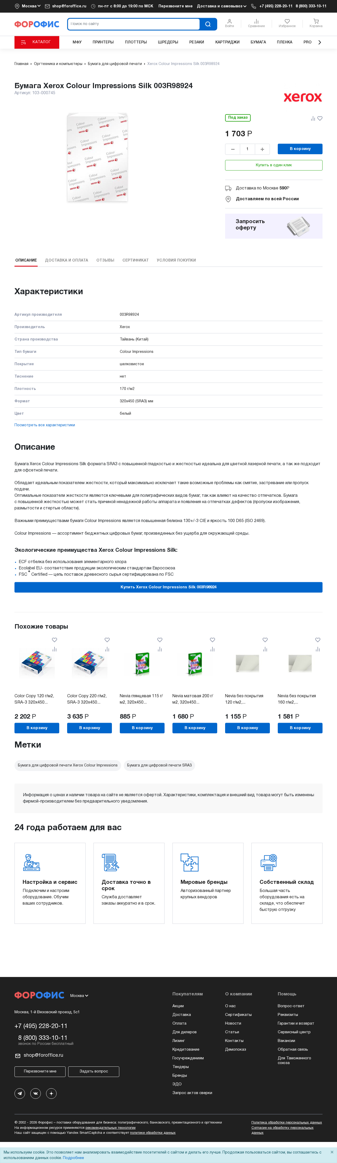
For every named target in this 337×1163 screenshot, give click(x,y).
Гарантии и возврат (296, 1023)
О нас (230, 1006)
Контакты (234, 1041)
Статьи (232, 1032)
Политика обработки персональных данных (286, 1122)
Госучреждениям (188, 1058)
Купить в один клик (274, 165)
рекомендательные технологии (111, 1128)
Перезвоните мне (175, 6)
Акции (178, 1006)
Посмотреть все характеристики (44, 425)
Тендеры (180, 1067)
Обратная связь (293, 1049)
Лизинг (178, 1041)
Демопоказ (235, 1049)
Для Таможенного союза (294, 1060)
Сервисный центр (294, 1032)
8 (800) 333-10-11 (311, 6)
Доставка (181, 1015)
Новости (233, 1023)
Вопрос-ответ (291, 1006)
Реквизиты (288, 1015)
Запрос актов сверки (192, 1093)
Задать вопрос (94, 1071)
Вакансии (286, 1041)
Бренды (179, 1075)
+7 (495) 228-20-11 (276, 6)
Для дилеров (184, 1032)
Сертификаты (238, 1015)
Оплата (179, 1023)
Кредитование (185, 1049)
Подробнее (73, 1158)
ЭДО (177, 1084)
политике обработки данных (153, 1133)
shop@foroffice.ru (69, 6)
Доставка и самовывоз (220, 6)
